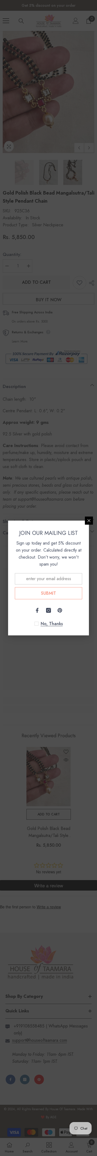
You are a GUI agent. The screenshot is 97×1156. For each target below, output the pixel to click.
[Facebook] (37, 610)
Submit (48, 593)
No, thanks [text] (52, 624)
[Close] (89, 521)
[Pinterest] (59, 610)
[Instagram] (48, 610)
